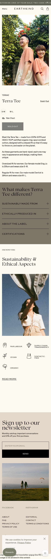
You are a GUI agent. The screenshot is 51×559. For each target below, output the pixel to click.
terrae (5, 95)
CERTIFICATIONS (13, 234)
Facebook (8, 507)
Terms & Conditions (37, 523)
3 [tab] (23, 81)
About (5, 516)
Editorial (31, 516)
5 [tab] (27, 81)
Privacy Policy (10, 523)
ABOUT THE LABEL (14, 223)
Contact (31, 520)
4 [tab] (25, 81)
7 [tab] (32, 81)
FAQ (4, 520)
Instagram (32, 507)
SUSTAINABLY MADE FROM (20, 203)
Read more (9, 379)
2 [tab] (21, 81)
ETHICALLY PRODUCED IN (19, 213)
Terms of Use (9, 526)
